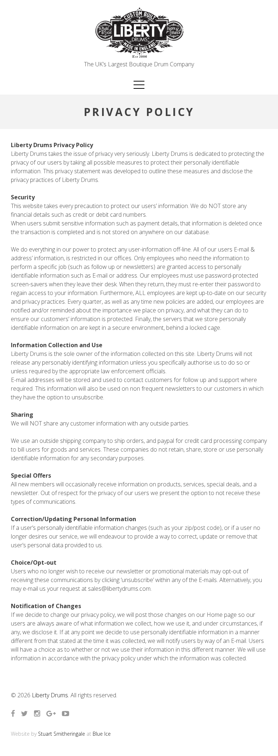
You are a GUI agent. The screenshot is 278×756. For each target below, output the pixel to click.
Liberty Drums (50, 695)
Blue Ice (102, 733)
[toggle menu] (139, 84)
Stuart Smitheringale (61, 733)
